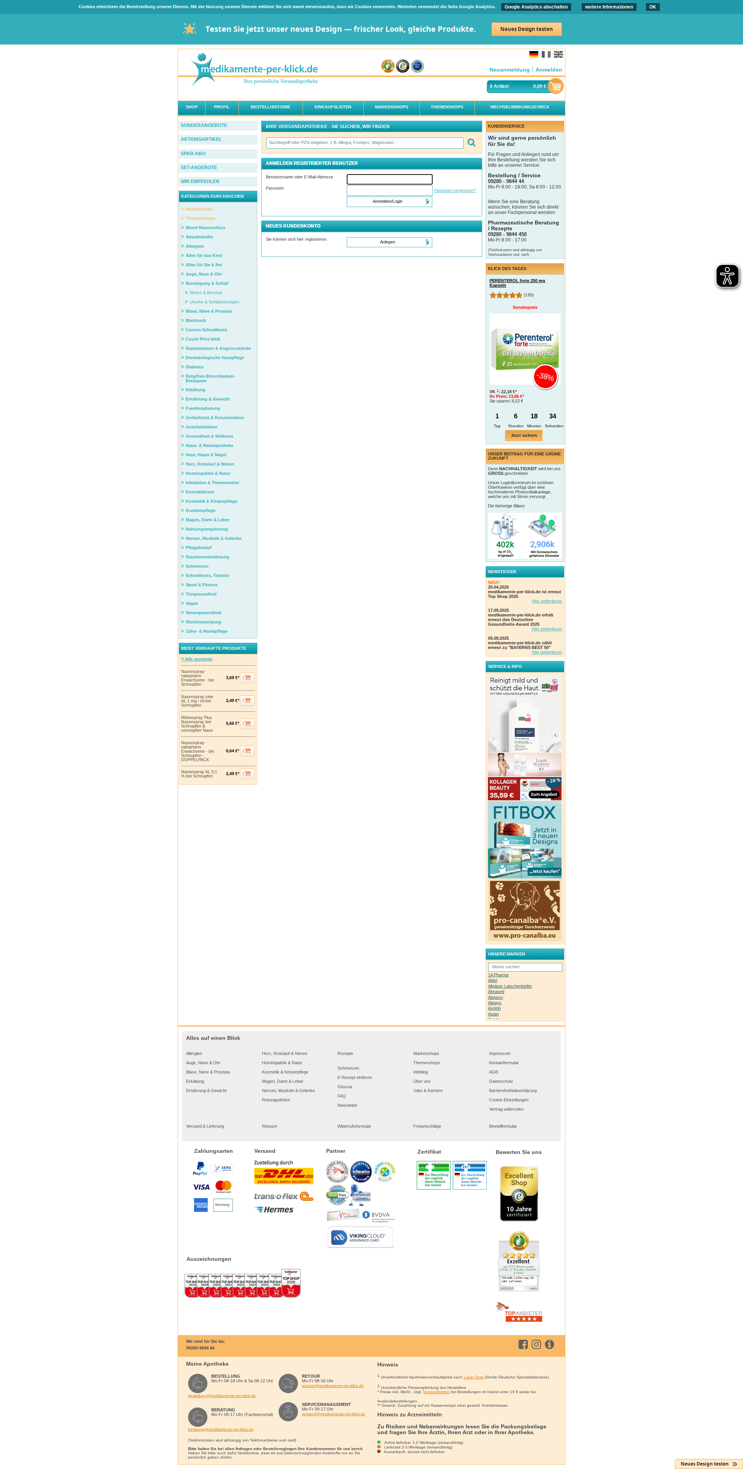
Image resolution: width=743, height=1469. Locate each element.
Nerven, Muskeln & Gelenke (288, 1090)
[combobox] (364, 143)
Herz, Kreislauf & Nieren (284, 1053)
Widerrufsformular (354, 1126)
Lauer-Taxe (474, 1377)
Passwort (275, 188)
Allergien (194, 1053)
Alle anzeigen (198, 659)
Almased (496, 991)
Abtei (492, 980)
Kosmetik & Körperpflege (285, 1072)
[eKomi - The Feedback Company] (388, 66)
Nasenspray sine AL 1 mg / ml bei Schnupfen (197, 701)
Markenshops (426, 1053)
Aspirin (494, 1008)
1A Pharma (498, 974)
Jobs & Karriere (428, 1090)
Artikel (501, 86)
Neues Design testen (526, 29)
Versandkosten (436, 1392)
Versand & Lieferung (205, 1126)
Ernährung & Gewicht (206, 1090)
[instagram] (538, 1344)
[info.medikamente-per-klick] (551, 1344)
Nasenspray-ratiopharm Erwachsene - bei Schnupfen (197, 678)
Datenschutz (501, 1081)
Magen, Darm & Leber (282, 1081)
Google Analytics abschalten (536, 7)
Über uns (422, 1081)
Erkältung (195, 1081)
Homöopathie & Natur (282, 1062)
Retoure (269, 1126)
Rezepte (345, 1053)
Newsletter (347, 1105)
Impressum (499, 1053)
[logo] (254, 70)
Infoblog (420, 1072)
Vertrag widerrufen (506, 1109)
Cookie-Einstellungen (509, 1099)
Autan (493, 1014)
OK (652, 7)
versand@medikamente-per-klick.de (333, 1414)
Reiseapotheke (276, 1099)
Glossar (345, 1086)
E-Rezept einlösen (354, 1077)
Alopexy (495, 997)
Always (495, 1002)
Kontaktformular (504, 1062)
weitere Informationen (609, 7)
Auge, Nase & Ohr (203, 1062)
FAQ (341, 1096)
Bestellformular (503, 1126)
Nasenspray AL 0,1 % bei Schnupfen (199, 774)
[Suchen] (471, 143)
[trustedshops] (402, 66)
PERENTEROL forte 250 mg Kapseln (517, 283)
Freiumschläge (427, 1126)
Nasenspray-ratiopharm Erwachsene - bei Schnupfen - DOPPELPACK (197, 751)
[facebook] (525, 1344)
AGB (493, 1072)
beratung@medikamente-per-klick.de (220, 1429)
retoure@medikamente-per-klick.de (333, 1385)
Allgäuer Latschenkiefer (510, 986)
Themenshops (426, 1062)
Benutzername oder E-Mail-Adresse (299, 177)
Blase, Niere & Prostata (208, 1072)
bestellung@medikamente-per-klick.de (222, 1396)
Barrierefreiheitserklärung (513, 1090)
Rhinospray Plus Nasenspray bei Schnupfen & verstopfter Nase (197, 724)
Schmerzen (348, 1068)
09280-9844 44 (200, 1348)
